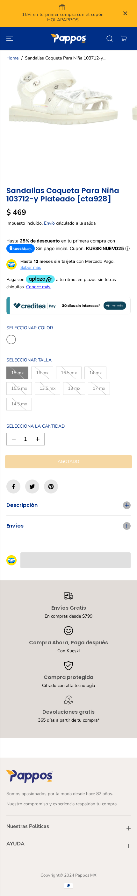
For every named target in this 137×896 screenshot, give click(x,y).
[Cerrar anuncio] (125, 13)
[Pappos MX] (68, 39)
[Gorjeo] (32, 487)
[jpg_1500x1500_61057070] (63, 97)
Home (12, 58)
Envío (49, 223)
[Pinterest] (51, 487)
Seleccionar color (29, 328)
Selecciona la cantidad (35, 426)
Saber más (30, 267)
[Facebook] (13, 487)
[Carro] (124, 39)
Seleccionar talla (29, 360)
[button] (10, 39)
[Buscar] (110, 39)
